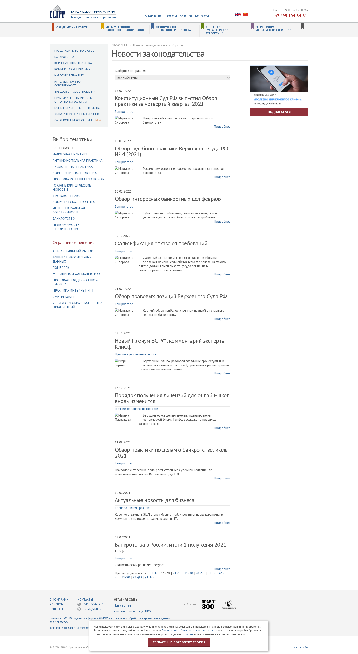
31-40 (188, 573)
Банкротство (64, 57)
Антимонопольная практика (77, 160)
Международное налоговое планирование (125, 28)
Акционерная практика (73, 167)
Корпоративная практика (73, 63)
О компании (153, 15)
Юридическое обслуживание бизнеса (173, 28)
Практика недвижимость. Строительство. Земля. (73, 99)
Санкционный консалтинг (73, 120)
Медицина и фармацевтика (76, 274)
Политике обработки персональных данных (189, 630)
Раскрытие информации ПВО (132, 611)
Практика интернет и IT (73, 290)
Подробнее (222, 126)
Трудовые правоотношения (74, 91)
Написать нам (122, 605)
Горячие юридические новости (136, 409)
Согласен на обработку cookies (179, 642)
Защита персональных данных (77, 114)
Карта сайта (301, 647)
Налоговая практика (69, 75)
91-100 (150, 577)
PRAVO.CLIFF (120, 45)
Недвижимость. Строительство (66, 227)
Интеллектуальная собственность (67, 83)
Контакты (202, 15)
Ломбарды (61, 267)
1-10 (154, 573)
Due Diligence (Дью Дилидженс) (77, 108)
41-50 (200, 573)
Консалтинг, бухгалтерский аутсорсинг (217, 30)
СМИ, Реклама (64, 296)
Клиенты (186, 15)
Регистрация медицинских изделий (273, 28)
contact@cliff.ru (91, 609)
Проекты (171, 15)
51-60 (212, 573)
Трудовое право (67, 196)
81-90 (137, 577)
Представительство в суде (74, 50)
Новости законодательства (150, 45)
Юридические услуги (72, 27)
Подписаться (279, 112)
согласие (187, 634)
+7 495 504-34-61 (291, 15)
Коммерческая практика (72, 69)
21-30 (177, 573)
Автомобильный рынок (73, 251)
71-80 (125, 577)
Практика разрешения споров (78, 179)
